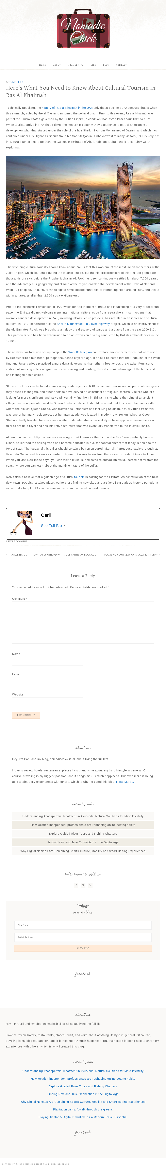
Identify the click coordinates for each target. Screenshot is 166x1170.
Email (16, 674)
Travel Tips (15, 82)
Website (17, 694)
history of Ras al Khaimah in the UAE (67, 107)
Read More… (125, 781)
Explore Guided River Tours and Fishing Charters (83, 833)
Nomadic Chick (83, 28)
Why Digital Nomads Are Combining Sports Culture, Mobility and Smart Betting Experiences (83, 851)
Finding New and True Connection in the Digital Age (83, 842)
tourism (79, 477)
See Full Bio (51, 526)
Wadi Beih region (80, 352)
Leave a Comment (17, 541)
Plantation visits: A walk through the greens (83, 1109)
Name (16, 654)
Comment (19, 598)
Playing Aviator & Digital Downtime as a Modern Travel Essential (83, 1117)
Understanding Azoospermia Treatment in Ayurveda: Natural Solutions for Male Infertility (83, 816)
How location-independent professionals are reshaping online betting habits (83, 825)
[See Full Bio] (64, 525)
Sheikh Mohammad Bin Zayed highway (83, 323)
